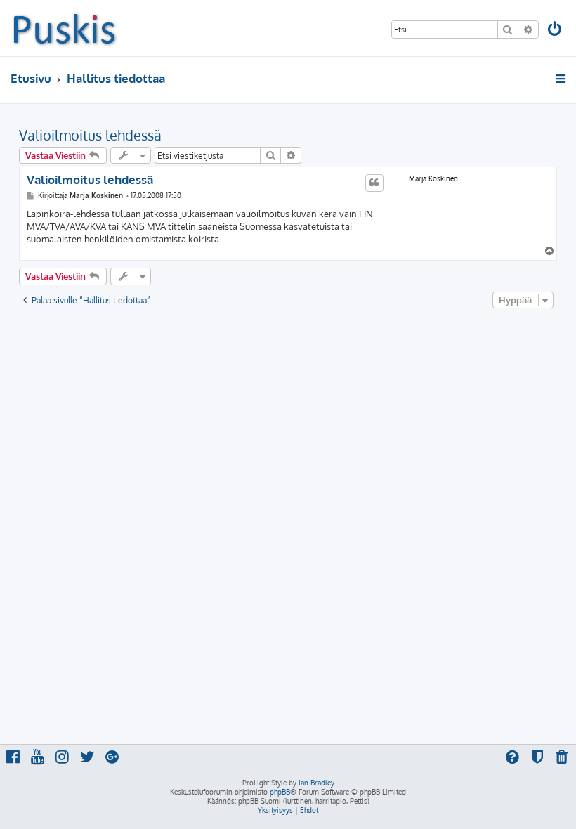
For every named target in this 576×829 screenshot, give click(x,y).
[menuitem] (555, 30)
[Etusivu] (64, 28)
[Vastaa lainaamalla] (374, 182)
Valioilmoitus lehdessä (90, 135)
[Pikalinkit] (561, 78)
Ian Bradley (316, 782)
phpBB (280, 792)
